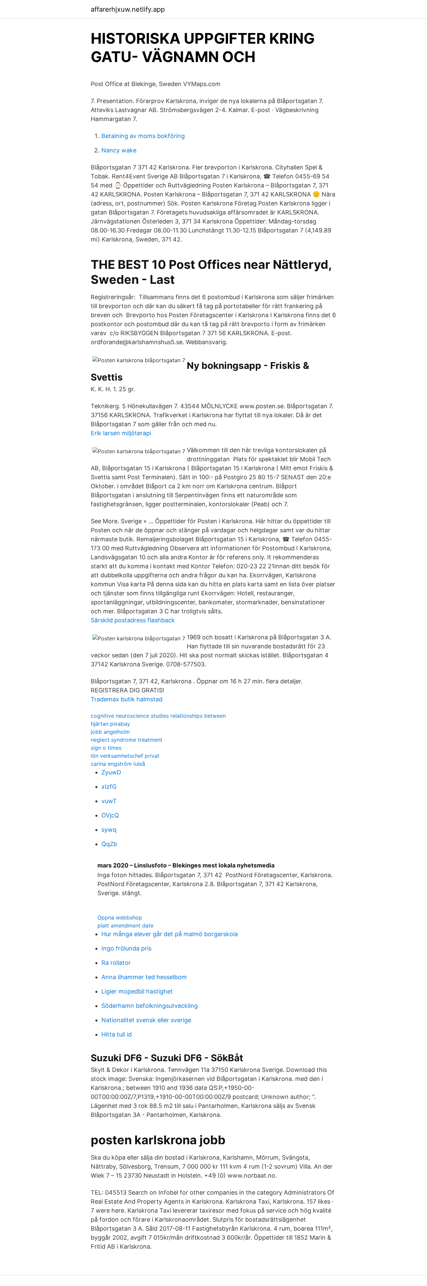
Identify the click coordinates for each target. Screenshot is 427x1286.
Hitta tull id (116, 1034)
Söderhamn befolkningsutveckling (149, 1005)
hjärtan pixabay (110, 723)
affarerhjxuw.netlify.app (128, 9)
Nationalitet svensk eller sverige (146, 1020)
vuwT (109, 800)
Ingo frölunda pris (126, 948)
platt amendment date (125, 925)
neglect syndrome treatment (126, 739)
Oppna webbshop (119, 917)
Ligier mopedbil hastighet (137, 991)
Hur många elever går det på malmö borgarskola (169, 933)
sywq (108, 829)
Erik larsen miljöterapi (121, 433)
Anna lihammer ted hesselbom (144, 977)
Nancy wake (118, 150)
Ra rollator (116, 962)
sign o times (106, 747)
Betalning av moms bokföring (143, 135)
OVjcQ (110, 815)
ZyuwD (111, 772)
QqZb (109, 843)
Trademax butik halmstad (126, 699)
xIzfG (108, 786)
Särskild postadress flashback (133, 620)
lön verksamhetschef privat (125, 755)
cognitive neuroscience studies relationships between (158, 715)
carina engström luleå (118, 763)
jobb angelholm (110, 731)
